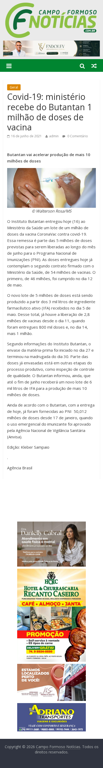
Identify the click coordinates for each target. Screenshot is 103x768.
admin (54, 136)
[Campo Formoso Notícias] (51, 6)
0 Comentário (77, 136)
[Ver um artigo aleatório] (94, 65)
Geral (14, 87)
